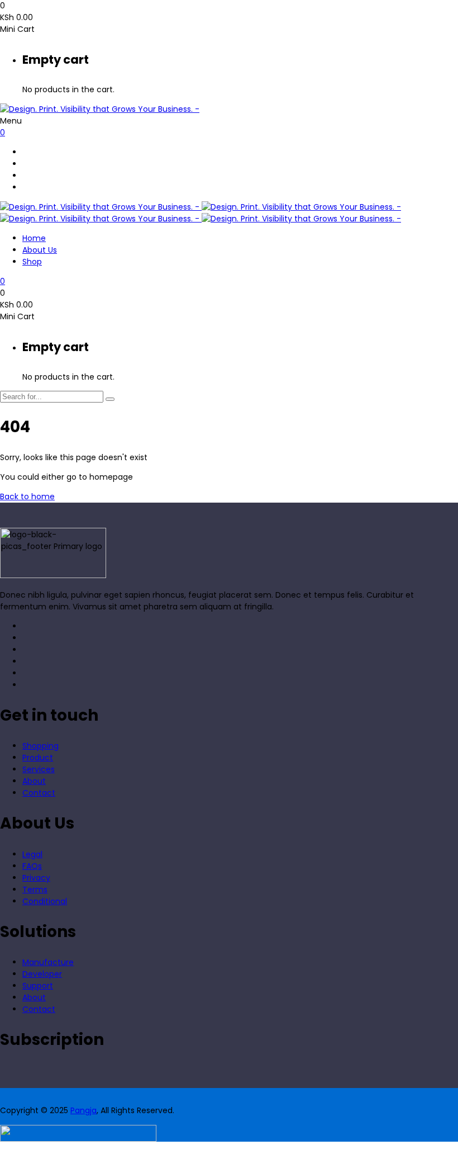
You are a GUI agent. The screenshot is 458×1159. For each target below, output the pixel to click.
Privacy (36, 877)
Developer (42, 974)
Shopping (40, 745)
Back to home (27, 496)
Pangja (83, 1110)
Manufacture (48, 962)
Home (34, 238)
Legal (32, 854)
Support (37, 985)
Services (38, 769)
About (34, 781)
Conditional (44, 901)
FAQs (32, 866)
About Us (39, 250)
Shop (32, 261)
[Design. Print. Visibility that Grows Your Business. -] (99, 109)
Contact (38, 792)
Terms (34, 889)
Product (37, 757)
